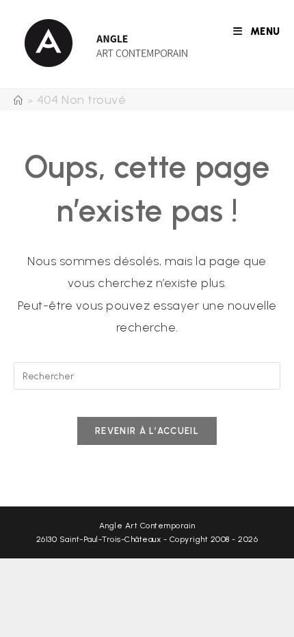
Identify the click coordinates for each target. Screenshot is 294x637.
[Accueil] (18, 101)
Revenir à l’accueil (147, 431)
